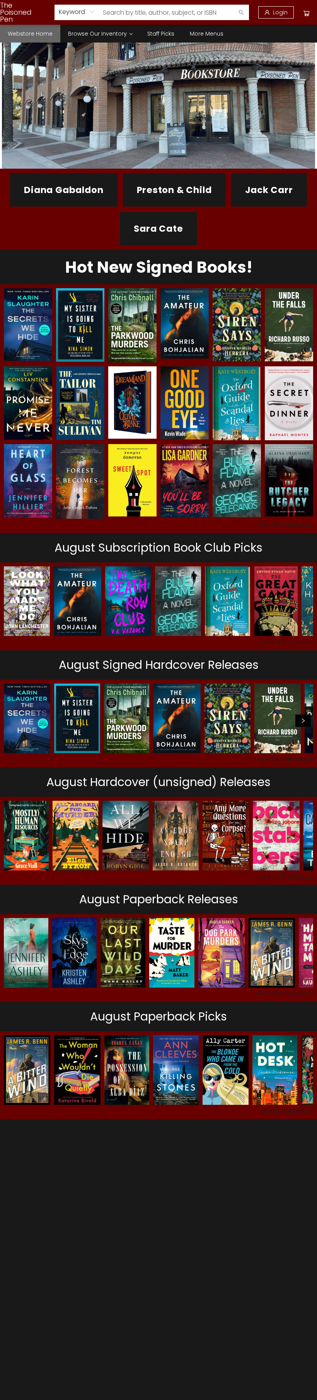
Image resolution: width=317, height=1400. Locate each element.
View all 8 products (287, 642)
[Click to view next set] (14, 721)
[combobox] (77, 12)
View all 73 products (286, 876)
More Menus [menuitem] (206, 34)
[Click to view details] (28, 324)
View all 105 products (284, 994)
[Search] (241, 12)
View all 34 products (285, 525)
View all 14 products (286, 1111)
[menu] (158, 34)
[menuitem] (30, 34)
